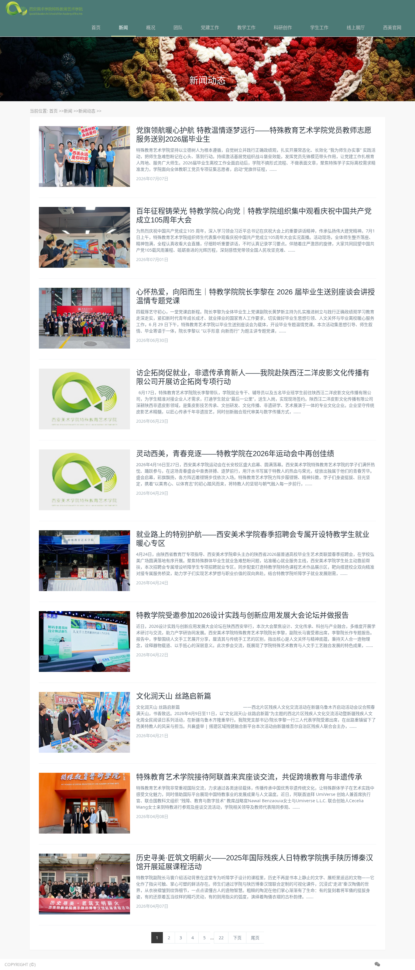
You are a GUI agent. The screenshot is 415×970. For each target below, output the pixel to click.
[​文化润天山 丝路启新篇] (84, 722)
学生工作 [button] (319, 27)
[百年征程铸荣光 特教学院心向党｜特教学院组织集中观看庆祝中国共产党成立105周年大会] (84, 237)
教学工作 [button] (246, 27)
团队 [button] (178, 27)
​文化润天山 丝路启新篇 (173, 696)
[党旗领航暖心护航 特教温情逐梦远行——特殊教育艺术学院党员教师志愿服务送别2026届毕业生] (84, 156)
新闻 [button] (123, 27)
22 (221, 938)
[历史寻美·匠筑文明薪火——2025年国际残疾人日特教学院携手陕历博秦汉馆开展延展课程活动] (84, 884)
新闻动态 (86, 111)
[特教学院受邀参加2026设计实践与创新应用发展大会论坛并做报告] (84, 641)
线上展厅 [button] (356, 27)
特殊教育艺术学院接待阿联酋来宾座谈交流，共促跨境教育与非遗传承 (249, 777)
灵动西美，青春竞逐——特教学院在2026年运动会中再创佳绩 (235, 453)
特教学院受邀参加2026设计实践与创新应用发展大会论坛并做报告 (242, 615)
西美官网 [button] (392, 27)
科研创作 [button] (283, 27)
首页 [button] (96, 27)
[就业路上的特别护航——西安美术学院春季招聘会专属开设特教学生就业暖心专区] (84, 560)
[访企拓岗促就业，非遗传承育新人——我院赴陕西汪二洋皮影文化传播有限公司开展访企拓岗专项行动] (84, 399)
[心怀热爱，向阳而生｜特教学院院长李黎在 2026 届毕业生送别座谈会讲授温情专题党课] (84, 318)
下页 (237, 938)
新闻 (68, 111)
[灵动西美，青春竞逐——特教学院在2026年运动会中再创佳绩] (84, 479)
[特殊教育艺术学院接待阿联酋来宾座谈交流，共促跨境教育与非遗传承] (84, 803)
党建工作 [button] (210, 27)
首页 (53, 111)
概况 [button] (150, 27)
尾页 (255, 938)
